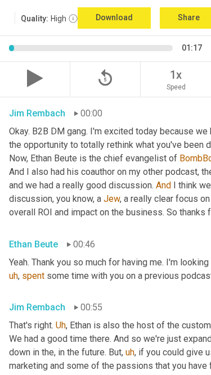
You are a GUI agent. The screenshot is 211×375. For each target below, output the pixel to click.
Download (114, 17)
